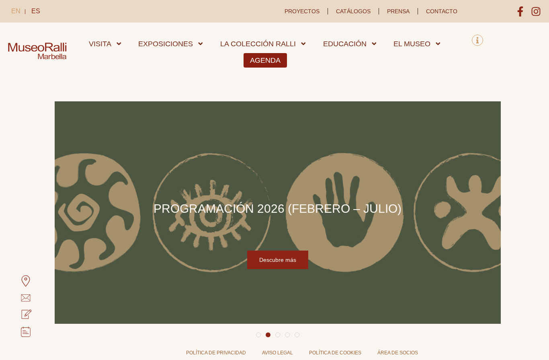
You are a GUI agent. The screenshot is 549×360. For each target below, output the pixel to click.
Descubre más (277, 260)
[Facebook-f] (520, 11)
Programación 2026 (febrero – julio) (278, 208)
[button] (258, 335)
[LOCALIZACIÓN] (16, 281)
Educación (345, 44)
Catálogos (353, 11)
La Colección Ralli (258, 44)
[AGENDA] (16, 332)
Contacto (441, 11)
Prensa (398, 11)
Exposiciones (165, 44)
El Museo (411, 44)
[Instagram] (536, 11)
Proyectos (302, 11)
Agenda (265, 60)
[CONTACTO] (16, 298)
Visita (100, 44)
